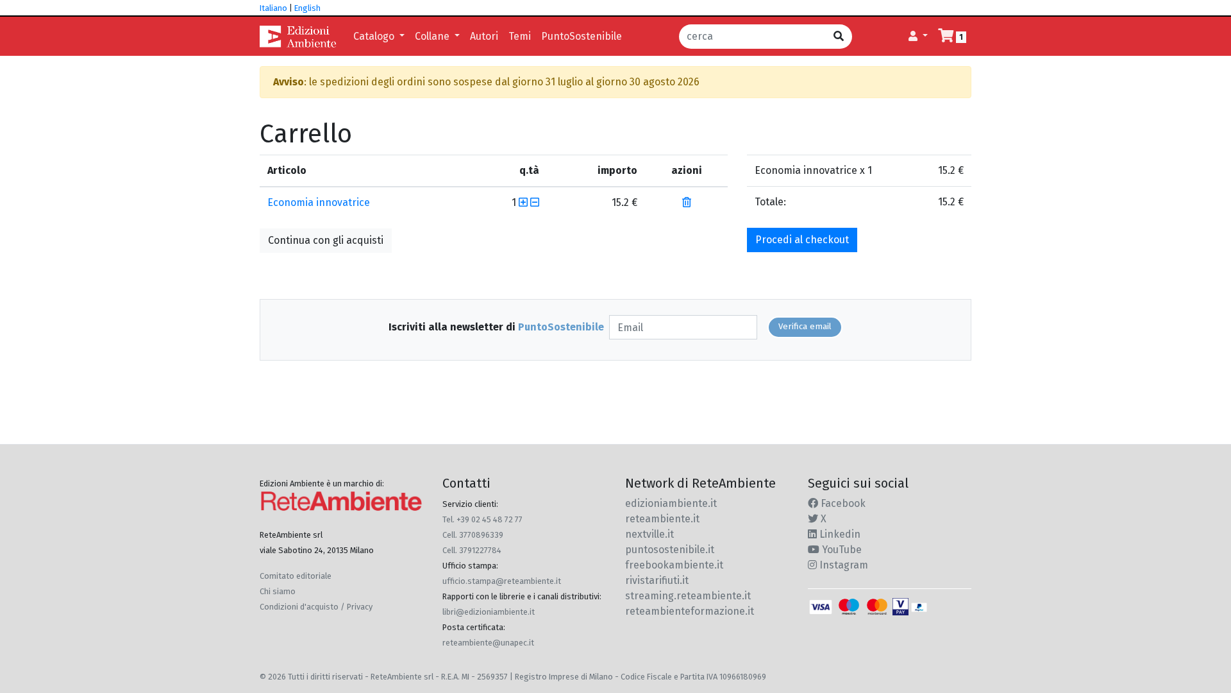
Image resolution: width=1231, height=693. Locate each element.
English (307, 8)
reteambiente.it (662, 519)
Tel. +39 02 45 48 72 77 (482, 519)
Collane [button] (433, 36)
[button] (918, 36)
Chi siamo (278, 591)
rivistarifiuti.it (657, 580)
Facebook (842, 503)
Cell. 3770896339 (472, 535)
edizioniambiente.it (671, 503)
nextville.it (649, 534)
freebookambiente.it (674, 565)
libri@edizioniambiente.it (488, 612)
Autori (484, 36)
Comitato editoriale (295, 576)
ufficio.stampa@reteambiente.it (501, 581)
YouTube (840, 549)
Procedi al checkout (802, 240)
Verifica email (805, 326)
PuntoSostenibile (581, 36)
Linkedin (838, 534)
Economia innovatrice (318, 202)
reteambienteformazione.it (689, 611)
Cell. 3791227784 (471, 550)
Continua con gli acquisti (325, 240)
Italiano (273, 8)
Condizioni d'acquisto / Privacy (316, 607)
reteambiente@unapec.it (488, 642)
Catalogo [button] (375, 36)
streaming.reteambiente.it (688, 596)
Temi (519, 36)
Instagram (842, 565)
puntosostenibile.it (669, 549)
